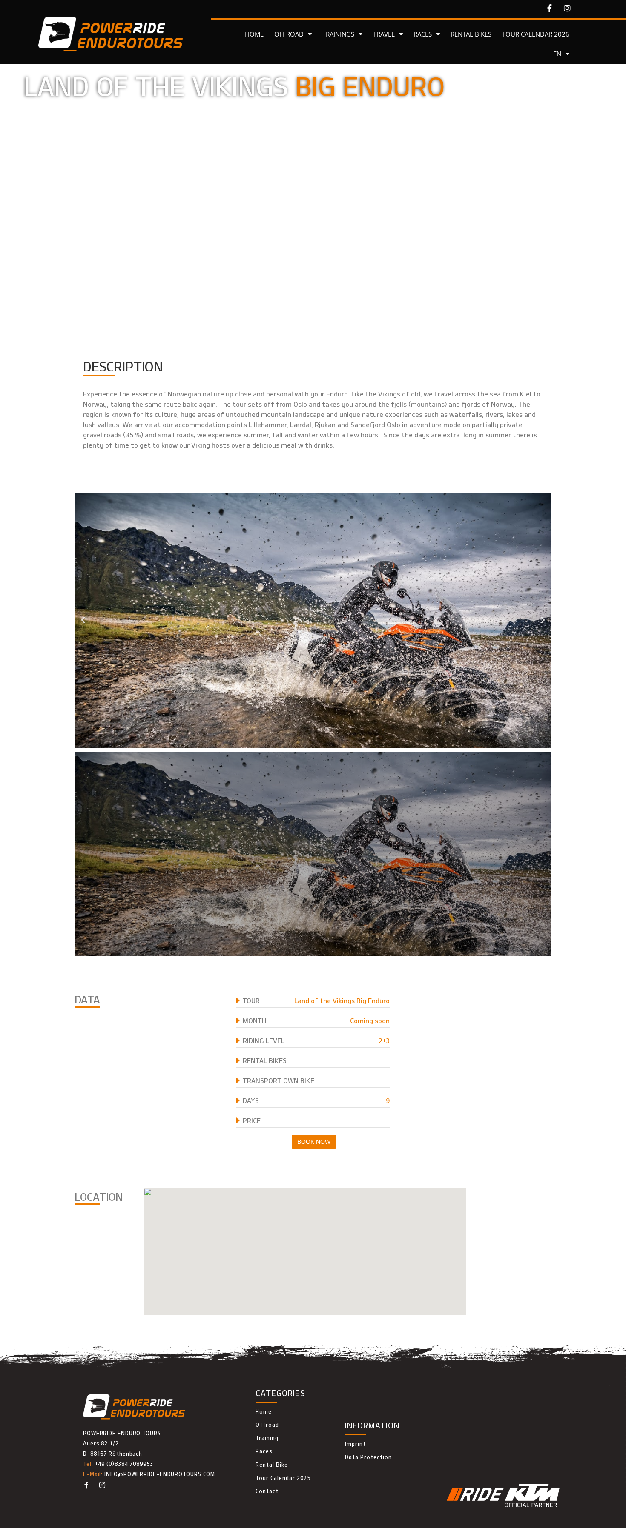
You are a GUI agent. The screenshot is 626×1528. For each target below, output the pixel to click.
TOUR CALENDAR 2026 (535, 34)
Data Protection (368, 1457)
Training (267, 1438)
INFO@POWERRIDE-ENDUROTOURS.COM (159, 1474)
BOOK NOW (313, 1141)
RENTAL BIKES (471, 34)
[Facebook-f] (549, 8)
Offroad (267, 1425)
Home (264, 1411)
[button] (83, 620)
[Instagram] (567, 8)
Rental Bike (272, 1465)
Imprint (355, 1444)
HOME (254, 34)
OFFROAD (289, 34)
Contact (267, 1491)
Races (264, 1451)
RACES (423, 34)
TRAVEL (384, 34)
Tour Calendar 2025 (283, 1478)
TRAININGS (338, 34)
